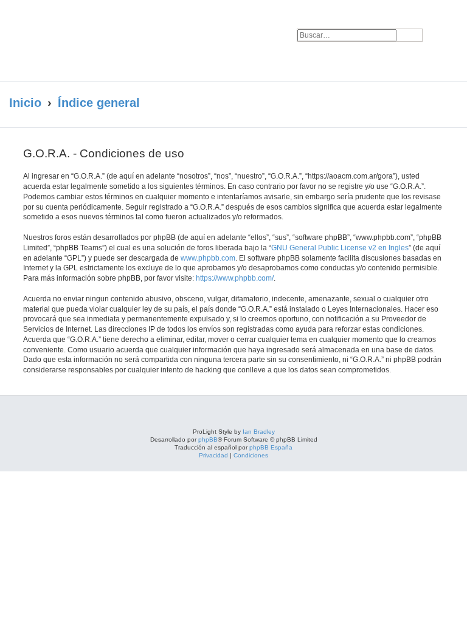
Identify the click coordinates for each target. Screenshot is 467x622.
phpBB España (270, 447)
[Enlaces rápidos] (433, 103)
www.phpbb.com (208, 258)
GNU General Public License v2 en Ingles (340, 248)
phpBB (208, 439)
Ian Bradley (259, 431)
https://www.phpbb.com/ (235, 278)
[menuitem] (441, 28)
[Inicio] (118, 40)
